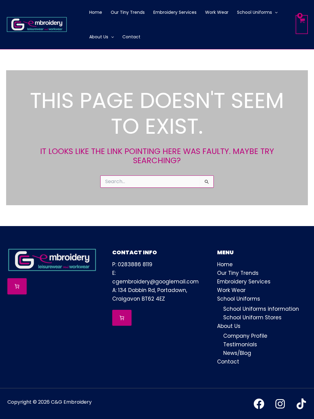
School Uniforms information (261, 309)
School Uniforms (238, 298)
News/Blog (237, 353)
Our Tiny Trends (237, 273)
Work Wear (231, 290)
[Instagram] (280, 403)
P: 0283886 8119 (132, 264)
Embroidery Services (243, 281)
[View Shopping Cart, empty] (302, 24)
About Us (228, 326)
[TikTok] (301, 403)
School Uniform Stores (252, 317)
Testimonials (240, 344)
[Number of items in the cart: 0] (17, 286)
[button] (275, 12)
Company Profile (245, 336)
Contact (228, 361)
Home (225, 264)
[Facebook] (259, 403)
